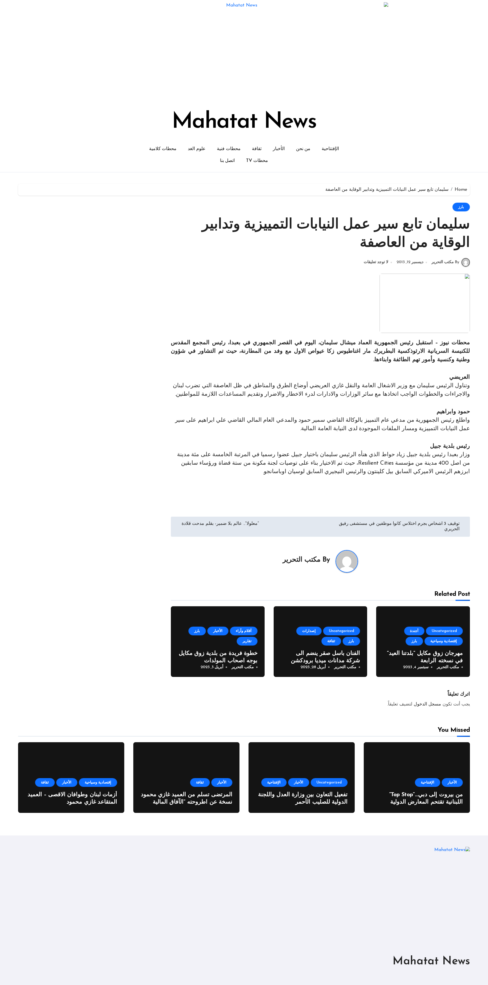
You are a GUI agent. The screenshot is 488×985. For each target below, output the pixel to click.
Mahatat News (244, 122)
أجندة (414, 631)
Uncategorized (444, 631)
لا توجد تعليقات (376, 262)
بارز (461, 207)
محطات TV (257, 161)
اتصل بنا (227, 161)
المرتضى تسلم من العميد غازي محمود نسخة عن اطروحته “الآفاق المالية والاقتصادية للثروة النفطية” (186, 802)
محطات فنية (229, 149)
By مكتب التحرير (445, 262)
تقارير (247, 641)
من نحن (303, 149)
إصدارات (309, 631)
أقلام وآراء (244, 631)
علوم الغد (197, 149)
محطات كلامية (163, 149)
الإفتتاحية (330, 149)
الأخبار (279, 149)
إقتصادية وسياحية (443, 641)
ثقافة (257, 149)
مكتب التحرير (302, 560)
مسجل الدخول (427, 704)
